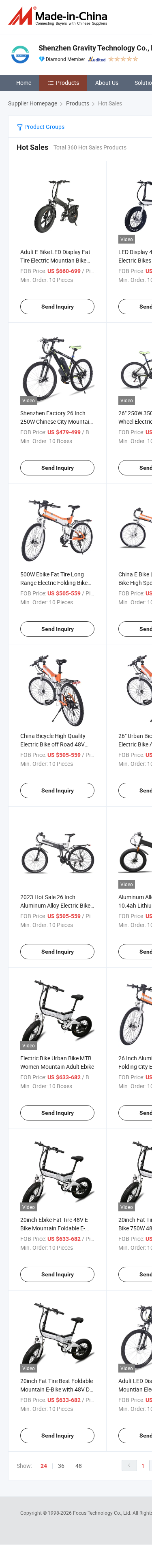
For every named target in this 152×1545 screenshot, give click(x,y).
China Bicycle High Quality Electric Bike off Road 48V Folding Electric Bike (53, 744)
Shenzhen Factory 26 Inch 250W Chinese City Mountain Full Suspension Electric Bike (56, 421)
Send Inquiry (57, 306)
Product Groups (43, 126)
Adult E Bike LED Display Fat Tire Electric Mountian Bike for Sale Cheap (55, 260)
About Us (106, 82)
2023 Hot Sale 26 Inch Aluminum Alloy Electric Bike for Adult (55, 905)
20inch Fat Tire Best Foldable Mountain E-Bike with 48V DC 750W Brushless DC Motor (56, 1389)
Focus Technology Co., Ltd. (103, 1512)
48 (78, 1465)
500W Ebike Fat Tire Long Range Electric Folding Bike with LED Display (54, 582)
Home (23, 82)
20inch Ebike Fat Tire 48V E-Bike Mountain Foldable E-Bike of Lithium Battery (55, 1228)
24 (44, 1466)
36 (61, 1465)
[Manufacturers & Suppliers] (59, 15)
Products (67, 82)
